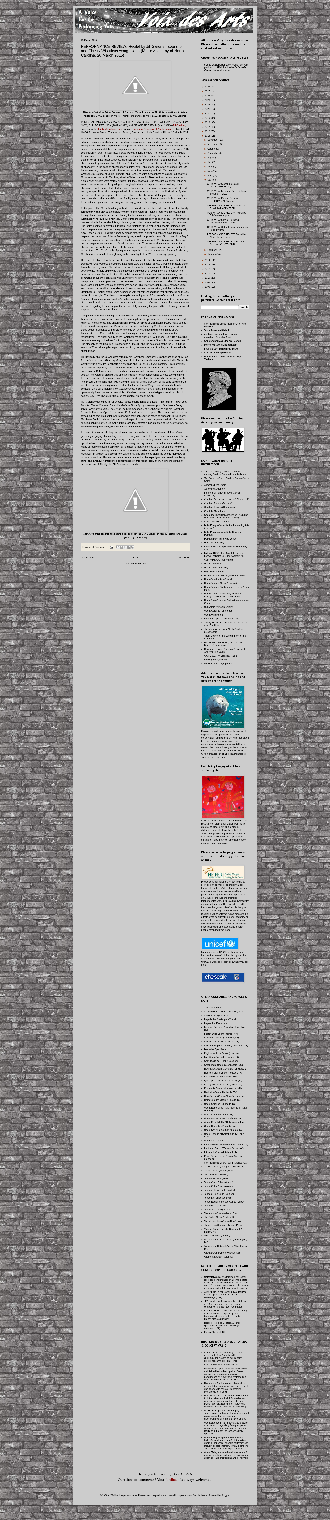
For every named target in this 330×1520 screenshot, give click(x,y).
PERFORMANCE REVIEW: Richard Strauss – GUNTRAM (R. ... (225, 243)
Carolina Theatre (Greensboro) (220, 507)
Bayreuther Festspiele (215, 1023)
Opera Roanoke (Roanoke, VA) (220, 1126)
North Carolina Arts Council (218, 579)
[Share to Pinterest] (132, 547)
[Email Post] (111, 547)
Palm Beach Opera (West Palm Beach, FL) (226, 1144)
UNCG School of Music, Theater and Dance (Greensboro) (223, 644)
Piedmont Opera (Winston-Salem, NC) (224, 1148)
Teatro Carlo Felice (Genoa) (218, 1182)
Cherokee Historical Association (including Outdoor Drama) (226, 516)
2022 (208, 104)
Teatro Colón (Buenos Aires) (218, 1186)
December (213, 139)
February (212, 250)
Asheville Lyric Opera (215, 485)
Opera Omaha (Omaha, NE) (218, 1114)
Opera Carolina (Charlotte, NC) (220, 1104)
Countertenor (222, 341)
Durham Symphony (214, 542)
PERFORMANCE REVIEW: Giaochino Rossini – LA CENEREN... (226, 207)
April (210, 175)
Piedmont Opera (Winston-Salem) (221, 618)
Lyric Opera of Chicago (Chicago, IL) (223, 1080)
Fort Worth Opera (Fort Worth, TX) (221, 1057)
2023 (208, 100)
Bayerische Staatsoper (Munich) (220, 1019)
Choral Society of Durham (217, 521)
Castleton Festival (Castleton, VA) (221, 1037)
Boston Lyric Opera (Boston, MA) (221, 1034)
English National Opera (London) (221, 1053)
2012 (208, 269)
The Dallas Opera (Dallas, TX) (219, 1217)
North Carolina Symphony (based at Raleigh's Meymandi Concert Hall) (222, 595)
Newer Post (88, 557)
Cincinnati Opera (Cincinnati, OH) (221, 1041)
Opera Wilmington (213, 615)
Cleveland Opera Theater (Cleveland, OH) (226, 1045)
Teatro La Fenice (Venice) (217, 1197)
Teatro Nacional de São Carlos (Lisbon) (224, 1201)
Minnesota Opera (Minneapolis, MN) (223, 1088)
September (213, 153)
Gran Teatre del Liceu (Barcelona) (221, 1061)
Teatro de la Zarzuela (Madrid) (219, 1190)
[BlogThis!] (121, 547)
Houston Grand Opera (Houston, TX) (223, 1073)
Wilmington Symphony (215, 659)
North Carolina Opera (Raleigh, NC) (222, 1100)
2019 (208, 118)
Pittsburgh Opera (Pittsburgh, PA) (221, 1152)
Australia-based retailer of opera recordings (221, 335)
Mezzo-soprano (220, 345)
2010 (208, 278)
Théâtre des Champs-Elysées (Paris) (223, 1225)
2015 (208, 135)
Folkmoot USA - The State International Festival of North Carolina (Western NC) (224, 554)
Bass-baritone (221, 348)
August (211, 157)
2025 (208, 91)
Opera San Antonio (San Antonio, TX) (223, 1130)
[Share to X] (125, 547)
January (211, 254)
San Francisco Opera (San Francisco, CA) (225, 1162)
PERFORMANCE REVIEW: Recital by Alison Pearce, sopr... (226, 235)
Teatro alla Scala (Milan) (216, 1178)
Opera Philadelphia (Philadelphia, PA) (224, 1122)
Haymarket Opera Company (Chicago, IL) (225, 1069)
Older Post (183, 557)
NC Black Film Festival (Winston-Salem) (224, 575)
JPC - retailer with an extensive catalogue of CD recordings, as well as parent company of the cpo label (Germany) (225, 1304)
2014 (208, 260)
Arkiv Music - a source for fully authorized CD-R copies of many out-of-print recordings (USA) (225, 1295)
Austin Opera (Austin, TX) (217, 1015)
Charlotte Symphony (214, 511)
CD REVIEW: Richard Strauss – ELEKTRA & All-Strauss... (223, 199)
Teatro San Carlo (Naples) (217, 1209)
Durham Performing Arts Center (220, 538)
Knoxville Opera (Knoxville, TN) (220, 1076)
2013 (208, 264)
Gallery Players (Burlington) (218, 559)
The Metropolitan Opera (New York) (222, 1221)
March (210, 180)
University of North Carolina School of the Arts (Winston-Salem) (225, 650)
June (210, 166)
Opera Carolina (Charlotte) (218, 610)
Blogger (226, 1495)
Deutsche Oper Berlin (215, 1049)
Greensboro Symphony (216, 567)
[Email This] (118, 547)
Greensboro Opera (214, 563)
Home (136, 557)
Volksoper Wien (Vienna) (217, 1235)
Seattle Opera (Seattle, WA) (218, 1170)
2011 (208, 273)
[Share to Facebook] (129, 547)
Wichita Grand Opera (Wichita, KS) (222, 1252)
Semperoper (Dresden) (216, 1174)
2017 (208, 127)
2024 (208, 95)
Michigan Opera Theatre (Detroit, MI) (223, 1084)
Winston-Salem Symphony (218, 663)
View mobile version (135, 563)
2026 (208, 86)
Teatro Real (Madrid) (215, 1205)
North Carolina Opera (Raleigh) (220, 583)
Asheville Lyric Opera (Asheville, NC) (223, 1011)
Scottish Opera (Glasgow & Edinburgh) (224, 1166)
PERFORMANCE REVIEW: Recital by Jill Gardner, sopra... (226, 214)
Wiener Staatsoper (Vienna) (218, 1256)
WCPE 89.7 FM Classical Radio (220, 656)
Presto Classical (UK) (215, 1332)
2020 (208, 113)
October (211, 148)
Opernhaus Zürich (213, 1140)
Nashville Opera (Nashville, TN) (220, 1092)
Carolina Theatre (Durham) (218, 503)
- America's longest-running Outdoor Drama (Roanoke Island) (225, 473)
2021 (208, 109)
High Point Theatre (214, 571)
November (213, 144)
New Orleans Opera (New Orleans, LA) (224, 1096)
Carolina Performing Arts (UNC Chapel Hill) (226, 499)
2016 (208, 131)
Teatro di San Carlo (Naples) (219, 1194)
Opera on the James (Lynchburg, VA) (223, 1118)
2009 (208, 282)
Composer (218, 352)
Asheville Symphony (214, 488)
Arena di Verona (212, 1007)
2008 (208, 287)
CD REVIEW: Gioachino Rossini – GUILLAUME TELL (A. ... (224, 185)
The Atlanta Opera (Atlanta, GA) (220, 1213)
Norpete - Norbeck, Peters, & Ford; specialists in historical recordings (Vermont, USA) (222, 1326)
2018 (208, 122)
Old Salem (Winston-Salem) (218, 607)
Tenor (217, 330)
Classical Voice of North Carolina (221, 1364)
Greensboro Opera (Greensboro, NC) (223, 1065)
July (209, 162)
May (209, 171)
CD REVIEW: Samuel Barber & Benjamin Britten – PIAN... (223, 221)
